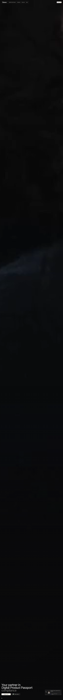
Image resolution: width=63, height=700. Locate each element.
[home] (4, 2)
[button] (23, 2)
